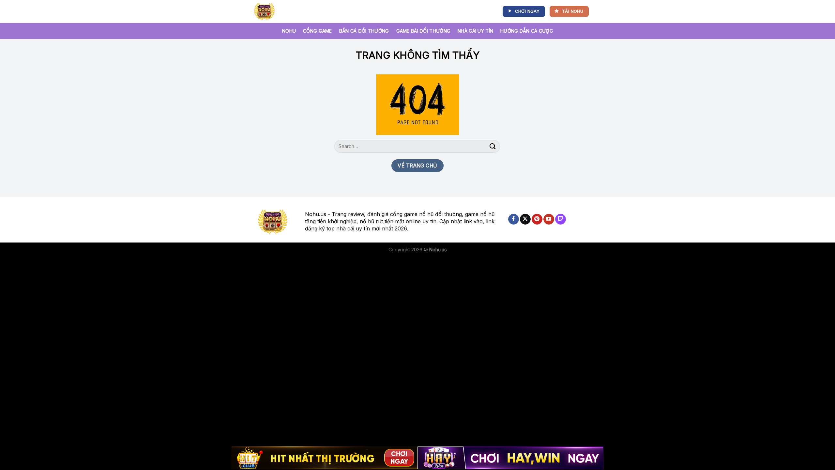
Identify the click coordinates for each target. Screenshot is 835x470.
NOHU (289, 31)
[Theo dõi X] (525, 219)
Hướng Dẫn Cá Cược (526, 31)
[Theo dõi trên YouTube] (548, 219)
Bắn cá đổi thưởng (364, 31)
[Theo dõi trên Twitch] (560, 219)
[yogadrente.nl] (265, 11)
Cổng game (317, 31)
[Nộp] (492, 146)
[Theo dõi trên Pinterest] (537, 219)
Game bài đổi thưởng (423, 31)
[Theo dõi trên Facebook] (513, 219)
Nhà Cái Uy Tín (475, 31)
